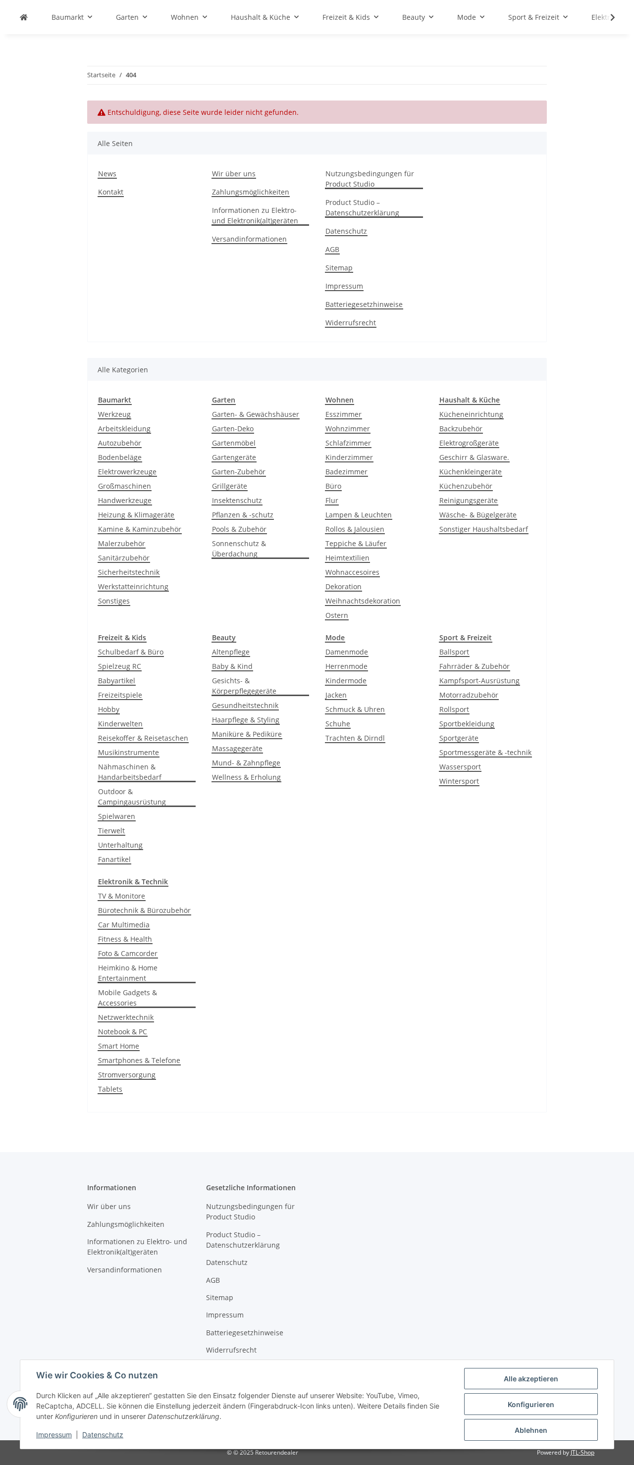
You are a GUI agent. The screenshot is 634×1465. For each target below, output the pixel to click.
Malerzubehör (121, 543)
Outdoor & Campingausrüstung (132, 797)
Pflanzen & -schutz (242, 514)
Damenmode (346, 652)
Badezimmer (346, 471)
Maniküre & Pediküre (247, 734)
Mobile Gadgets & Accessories (127, 998)
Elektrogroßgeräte (469, 443)
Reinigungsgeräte (468, 500)
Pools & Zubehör (239, 529)
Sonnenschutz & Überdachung (239, 548)
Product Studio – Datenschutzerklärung (362, 207)
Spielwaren (116, 816)
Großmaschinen (124, 486)
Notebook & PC (122, 1031)
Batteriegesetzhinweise (364, 304)
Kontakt (110, 192)
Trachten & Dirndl (355, 738)
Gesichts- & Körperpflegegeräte (244, 686)
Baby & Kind (232, 666)
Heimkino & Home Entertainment (128, 973)
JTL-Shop (582, 1452)
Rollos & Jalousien (354, 529)
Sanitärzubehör (124, 557)
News (107, 173)
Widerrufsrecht (350, 322)
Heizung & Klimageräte (136, 514)
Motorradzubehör (468, 695)
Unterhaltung (120, 845)
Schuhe (337, 723)
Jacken (336, 695)
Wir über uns (234, 173)
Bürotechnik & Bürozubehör (144, 910)
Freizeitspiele (120, 695)
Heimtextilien (347, 557)
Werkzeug (114, 414)
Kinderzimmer (349, 457)
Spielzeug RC (119, 666)
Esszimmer (343, 414)
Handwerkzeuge (125, 500)
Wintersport (459, 781)
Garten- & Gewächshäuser (255, 414)
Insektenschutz (237, 500)
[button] (606, 17)
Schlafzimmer (348, 443)
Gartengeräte (234, 457)
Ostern (336, 615)
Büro (333, 486)
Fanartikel (114, 859)
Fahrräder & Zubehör (474, 666)
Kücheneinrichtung (471, 414)
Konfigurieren (531, 1404)
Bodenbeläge (120, 457)
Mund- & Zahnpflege (246, 762)
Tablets (110, 1089)
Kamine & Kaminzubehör (139, 529)
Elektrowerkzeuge (127, 471)
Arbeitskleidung (124, 428)
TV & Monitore (121, 896)
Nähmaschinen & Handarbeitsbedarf (129, 772)
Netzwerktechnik (126, 1017)
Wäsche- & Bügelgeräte (478, 514)
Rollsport (454, 709)
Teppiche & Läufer (355, 543)
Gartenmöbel (234, 443)
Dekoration (343, 586)
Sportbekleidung (466, 723)
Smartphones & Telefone (139, 1060)
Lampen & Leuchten (358, 514)
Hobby (108, 709)
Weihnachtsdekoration (362, 601)
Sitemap (339, 267)
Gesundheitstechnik (245, 705)
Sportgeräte (458, 738)
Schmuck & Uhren (355, 709)
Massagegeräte (237, 748)
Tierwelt (111, 830)
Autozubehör (119, 443)
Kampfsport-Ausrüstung (479, 680)
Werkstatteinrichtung (133, 586)
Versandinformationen (249, 239)
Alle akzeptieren (531, 1378)
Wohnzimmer (347, 428)
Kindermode (346, 680)
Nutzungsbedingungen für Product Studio (369, 179)
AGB (332, 249)
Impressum (54, 1434)
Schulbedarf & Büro (130, 652)
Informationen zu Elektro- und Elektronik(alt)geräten (255, 215)
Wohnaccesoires (352, 572)
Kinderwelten (120, 723)
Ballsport (454, 652)
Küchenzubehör (465, 486)
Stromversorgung (127, 1074)
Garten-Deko (233, 428)
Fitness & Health (125, 939)
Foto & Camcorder (128, 953)
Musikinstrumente (128, 752)
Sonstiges (114, 601)
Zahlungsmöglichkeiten (250, 192)
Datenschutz (102, 1434)
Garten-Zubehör (238, 471)
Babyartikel (116, 680)
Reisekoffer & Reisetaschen (143, 738)
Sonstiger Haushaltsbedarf (483, 529)
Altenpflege (231, 652)
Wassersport (460, 766)
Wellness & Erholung (246, 777)
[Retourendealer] (24, 17)
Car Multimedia (124, 924)
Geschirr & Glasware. (474, 457)
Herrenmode (346, 666)
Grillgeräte (229, 486)
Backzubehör (460, 428)
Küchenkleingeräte (470, 471)
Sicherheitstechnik (128, 572)
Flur (331, 500)
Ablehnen (531, 1430)
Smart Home (118, 1046)
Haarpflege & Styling (245, 719)
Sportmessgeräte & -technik (485, 752)
